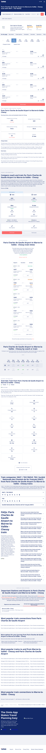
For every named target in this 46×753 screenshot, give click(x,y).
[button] (28, 14)
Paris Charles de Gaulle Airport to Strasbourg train (27, 625)
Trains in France (13, 704)
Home (2, 704)
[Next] (43, 40)
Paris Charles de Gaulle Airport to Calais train (26, 680)
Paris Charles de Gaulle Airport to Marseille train (12, 666)
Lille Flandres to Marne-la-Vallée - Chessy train (11, 672)
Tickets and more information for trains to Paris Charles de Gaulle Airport (33, 642)
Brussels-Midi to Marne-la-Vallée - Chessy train (26, 685)
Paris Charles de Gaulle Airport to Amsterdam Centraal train (29, 682)
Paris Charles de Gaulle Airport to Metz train (11, 674)
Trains (6, 704)
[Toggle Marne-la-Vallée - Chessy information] (43, 610)
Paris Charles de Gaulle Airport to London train (26, 669)
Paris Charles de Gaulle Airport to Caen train (11, 677)
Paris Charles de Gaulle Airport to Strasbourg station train (14, 628)
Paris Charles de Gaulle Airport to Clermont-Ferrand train (29, 677)
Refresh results (22, 257)
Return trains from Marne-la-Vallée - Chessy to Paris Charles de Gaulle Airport (11, 642)
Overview (32, 34)
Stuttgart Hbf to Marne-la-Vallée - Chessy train (11, 661)
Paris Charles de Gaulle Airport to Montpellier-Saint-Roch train (15, 680)
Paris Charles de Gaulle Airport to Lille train (25, 672)
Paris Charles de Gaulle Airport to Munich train (11, 685)
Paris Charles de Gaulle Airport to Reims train (26, 674)
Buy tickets (11, 34)
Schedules (26, 34)
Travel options (19, 34)
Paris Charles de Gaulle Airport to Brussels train (26, 628)
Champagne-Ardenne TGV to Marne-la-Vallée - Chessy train (29, 661)
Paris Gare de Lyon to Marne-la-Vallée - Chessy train (27, 666)
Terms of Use (18, 749)
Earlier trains (17, 334)
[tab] (6, 44)
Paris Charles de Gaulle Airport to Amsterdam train (12, 682)
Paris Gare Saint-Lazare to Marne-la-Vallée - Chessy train (28, 664)
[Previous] (5, 361)
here (33, 338)
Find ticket (12, 122)
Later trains (28, 334)
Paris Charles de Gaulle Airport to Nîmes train (26, 658)
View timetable (12, 137)
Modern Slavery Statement (37, 749)
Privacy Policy (26, 749)
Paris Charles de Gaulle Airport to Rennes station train (13, 658)
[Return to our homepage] (3, 1)
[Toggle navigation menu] (44, 1)
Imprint (11, 749)
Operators (39, 34)
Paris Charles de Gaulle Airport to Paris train (11, 664)
